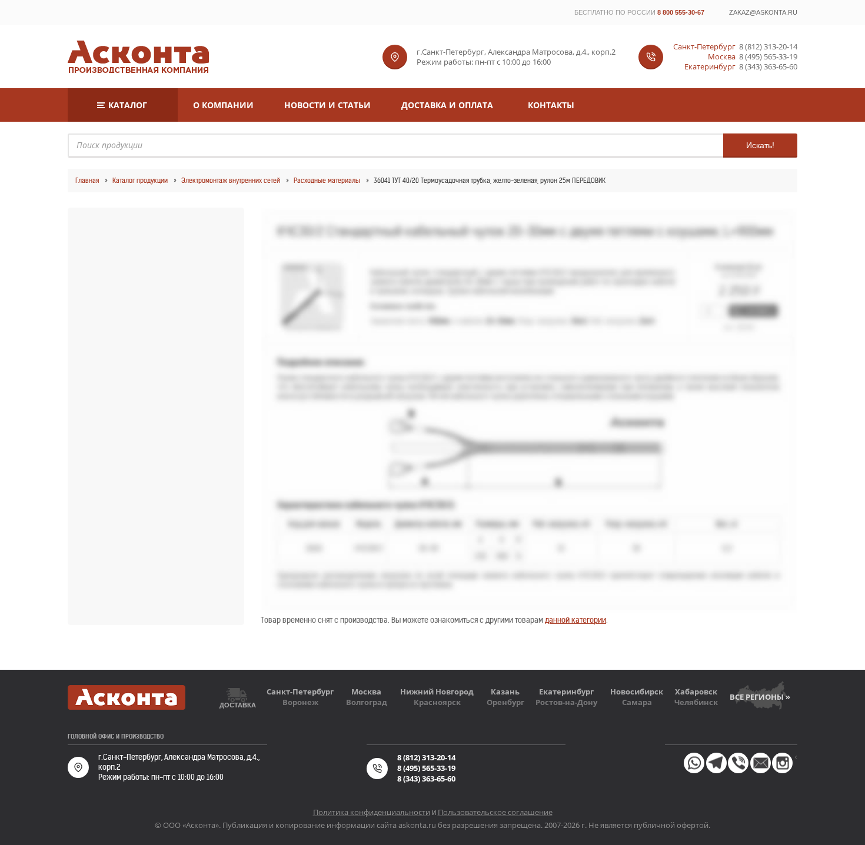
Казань (505, 691)
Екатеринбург (566, 691)
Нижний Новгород (437, 691)
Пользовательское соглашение (495, 812)
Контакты (551, 105)
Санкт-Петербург (300, 691)
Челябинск (696, 702)
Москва (366, 691)
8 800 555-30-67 (680, 12)
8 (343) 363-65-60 (768, 67)
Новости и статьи (327, 105)
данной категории (575, 620)
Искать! (760, 145)
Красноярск (437, 702)
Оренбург (505, 702)
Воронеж (300, 702)
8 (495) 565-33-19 (768, 57)
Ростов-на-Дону (566, 702)
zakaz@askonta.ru (763, 12)
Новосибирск (636, 691)
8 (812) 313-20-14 (768, 47)
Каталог (127, 105)
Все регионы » (760, 697)
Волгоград (366, 702)
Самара (637, 702)
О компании (223, 105)
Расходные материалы (327, 180)
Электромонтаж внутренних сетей (230, 180)
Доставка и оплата (447, 105)
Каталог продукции (140, 180)
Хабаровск (696, 691)
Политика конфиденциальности (371, 812)
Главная (87, 180)
